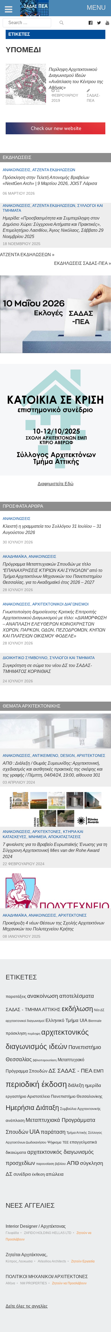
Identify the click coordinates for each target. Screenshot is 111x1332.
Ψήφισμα (54, 1142)
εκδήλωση (77, 1009)
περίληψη (33, 1033)
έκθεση (38, 1174)
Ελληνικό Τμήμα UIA (66, 1020)
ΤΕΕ (66, 1142)
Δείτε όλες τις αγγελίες (27, 1306)
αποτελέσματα (76, 996)
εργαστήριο (16, 1096)
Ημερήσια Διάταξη (32, 1107)
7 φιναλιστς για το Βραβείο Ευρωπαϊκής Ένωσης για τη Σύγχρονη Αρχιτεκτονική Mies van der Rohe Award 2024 (55, 850)
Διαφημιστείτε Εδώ (56, 483)
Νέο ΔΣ (99, 1010)
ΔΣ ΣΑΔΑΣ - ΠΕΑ (70, 1070)
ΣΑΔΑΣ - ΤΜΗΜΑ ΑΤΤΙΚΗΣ (33, 1009)
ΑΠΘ (73, 1163)
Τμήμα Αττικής (77, 1133)
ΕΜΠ (98, 1071)
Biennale (95, 1021)
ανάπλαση (15, 1120)
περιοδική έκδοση (36, 1084)
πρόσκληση (16, 1033)
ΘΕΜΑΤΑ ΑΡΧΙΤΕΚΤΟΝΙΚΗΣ (32, 706)
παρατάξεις (16, 996)
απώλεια (55, 1174)
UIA (34, 1131)
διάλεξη (76, 1085)
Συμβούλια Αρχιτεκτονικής (80, 1109)
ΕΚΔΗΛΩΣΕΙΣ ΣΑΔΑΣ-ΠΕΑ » (82, 263)
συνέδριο (22, 1174)
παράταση (53, 1132)
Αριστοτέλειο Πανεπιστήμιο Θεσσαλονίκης (64, 1096)
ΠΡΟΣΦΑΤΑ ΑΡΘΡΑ (23, 506)
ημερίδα (93, 1085)
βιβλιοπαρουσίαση (45, 1060)
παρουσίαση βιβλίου (51, 1164)
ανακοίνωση (42, 996)
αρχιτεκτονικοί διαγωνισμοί (25, 1021)
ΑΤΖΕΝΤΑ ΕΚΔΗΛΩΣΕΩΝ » (27, 254)
